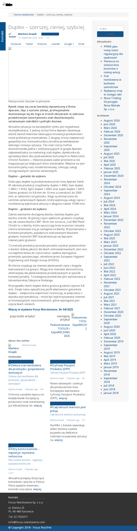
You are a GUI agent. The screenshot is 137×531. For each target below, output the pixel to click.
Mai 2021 (109, 301)
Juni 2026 (109, 124)
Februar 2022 (112, 279)
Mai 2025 (109, 161)
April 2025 (110, 165)
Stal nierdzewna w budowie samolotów (112, 81)
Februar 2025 (112, 168)
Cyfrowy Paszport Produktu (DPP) (67, 372)
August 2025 (112, 153)
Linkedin (55, 44)
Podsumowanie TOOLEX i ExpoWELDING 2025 (60, 330)
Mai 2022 (109, 271)
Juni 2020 (109, 330)
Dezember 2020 (113, 312)
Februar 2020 (112, 338)
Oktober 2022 (112, 253)
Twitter (29, 44)
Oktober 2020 (112, 315)
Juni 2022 (109, 268)
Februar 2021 (112, 308)
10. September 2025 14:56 (30, 37)
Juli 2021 (109, 297)
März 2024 (110, 212)
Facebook (16, 44)
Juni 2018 (109, 389)
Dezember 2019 (113, 341)
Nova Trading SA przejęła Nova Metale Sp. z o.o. (112, 103)
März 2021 (110, 304)
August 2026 (112, 120)
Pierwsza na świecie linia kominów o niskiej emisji (112, 66)
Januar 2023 (111, 246)
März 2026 (110, 128)
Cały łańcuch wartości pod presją (67, 414)
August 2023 (112, 234)
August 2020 (112, 327)
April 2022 (110, 275)
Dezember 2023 (113, 220)
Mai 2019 (109, 356)
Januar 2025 (111, 172)
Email (81, 44)
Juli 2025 (109, 157)
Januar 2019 (111, 367)
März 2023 (110, 242)
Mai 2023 (109, 238)
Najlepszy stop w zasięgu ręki (113, 92)
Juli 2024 (109, 201)
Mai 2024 (109, 205)
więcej (38, 405)
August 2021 (112, 293)
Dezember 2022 (113, 249)
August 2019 (112, 352)
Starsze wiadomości (24, 14)
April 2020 (110, 334)
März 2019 (110, 363)
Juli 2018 (109, 385)
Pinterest (42, 44)
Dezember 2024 (113, 176)
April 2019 (110, 360)
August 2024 (112, 198)
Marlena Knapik (27, 33)
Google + (69, 44)
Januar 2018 (111, 393)
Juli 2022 (109, 264)
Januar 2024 (111, 216)
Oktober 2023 (112, 231)
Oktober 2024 (112, 187)
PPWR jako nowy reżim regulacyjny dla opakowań (113, 52)
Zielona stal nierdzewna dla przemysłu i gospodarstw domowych (23, 380)
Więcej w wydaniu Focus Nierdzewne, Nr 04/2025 (40, 309)
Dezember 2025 (113, 135)
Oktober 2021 (112, 290)
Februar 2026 (112, 131)
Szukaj (110, 34)
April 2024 (110, 209)
